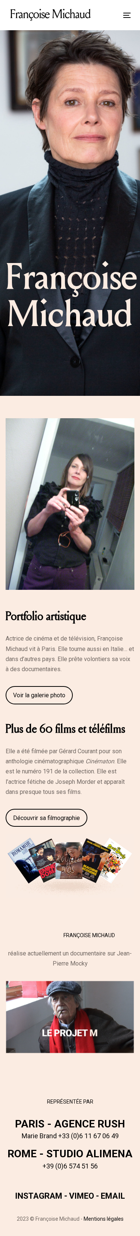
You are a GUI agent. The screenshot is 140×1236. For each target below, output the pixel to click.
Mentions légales (104, 1219)
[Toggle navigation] (110, 15)
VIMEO (81, 1196)
